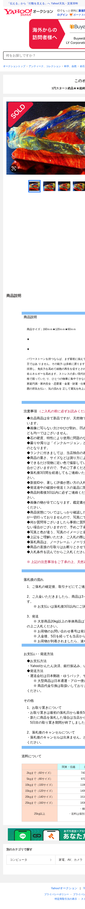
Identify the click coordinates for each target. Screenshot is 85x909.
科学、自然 (70, 66)
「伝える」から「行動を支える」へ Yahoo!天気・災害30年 (42, 3)
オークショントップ (14, 66)
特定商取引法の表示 (66, 898)
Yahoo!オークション (64, 888)
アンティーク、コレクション (45, 66)
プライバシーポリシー (56, 894)
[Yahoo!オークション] (29, 10)
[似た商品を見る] (14, 168)
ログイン (62, 14)
